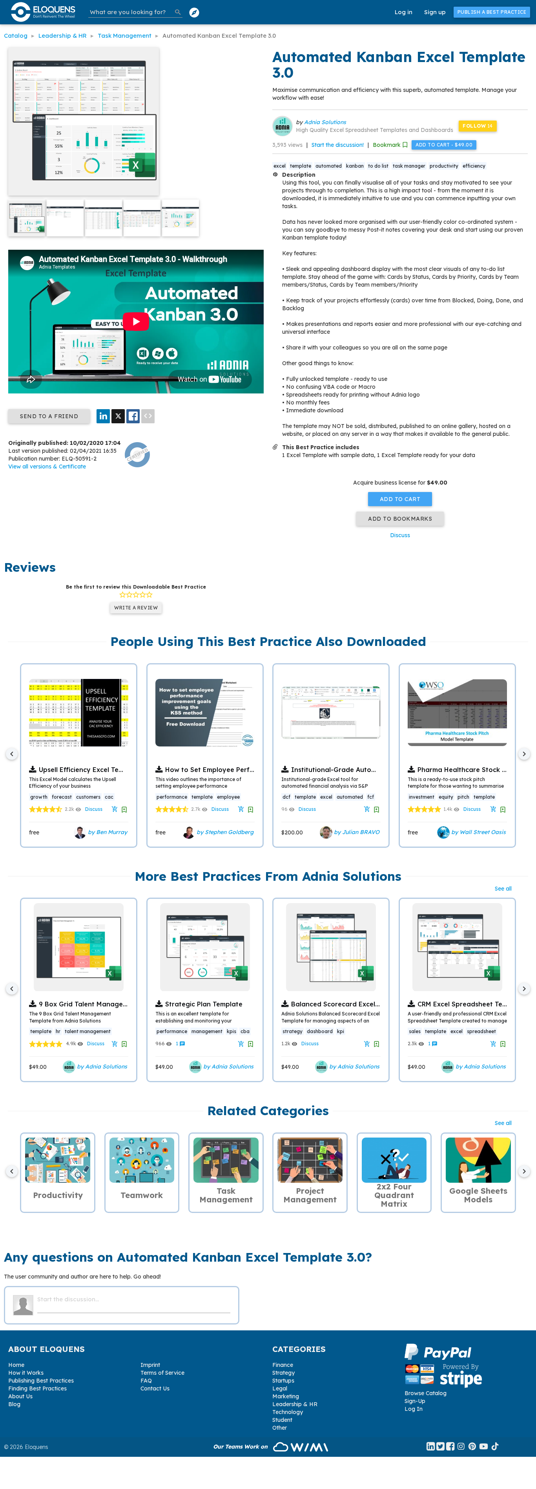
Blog (14, 1404)
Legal (279, 1388)
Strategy (283, 1372)
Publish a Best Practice (492, 12)
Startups (283, 1380)
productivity (444, 166)
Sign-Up (415, 1401)
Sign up (435, 12)
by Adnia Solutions (101, 1066)
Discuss (400, 535)
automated (328, 166)
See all (503, 888)
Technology (287, 1412)
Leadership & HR (294, 1404)
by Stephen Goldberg (224, 831)
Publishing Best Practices (41, 1380)
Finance (282, 1364)
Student (282, 1419)
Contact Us (155, 1388)
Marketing (285, 1396)
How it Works (26, 1372)
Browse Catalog (426, 1393)
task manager (409, 166)
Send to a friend (49, 416)
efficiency (474, 166)
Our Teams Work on (241, 1446)
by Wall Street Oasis (478, 831)
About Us (20, 1396)
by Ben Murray (106, 831)
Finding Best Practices (37, 1388)
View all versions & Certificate (47, 466)
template (300, 166)
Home (16, 1364)
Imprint (150, 1364)
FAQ (146, 1380)
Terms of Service (162, 1372)
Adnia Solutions (325, 122)
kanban (355, 166)
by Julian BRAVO (355, 831)
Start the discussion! (338, 144)
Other (279, 1427)
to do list (378, 166)
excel (279, 166)
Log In (414, 1408)
